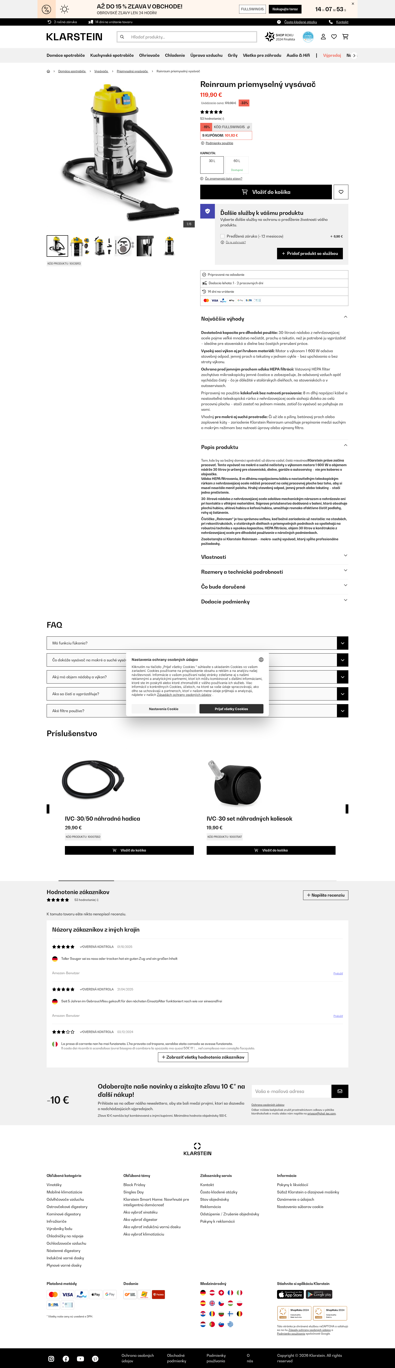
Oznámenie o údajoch (295, 1199)
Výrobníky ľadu (59, 1228)
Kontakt (342, 22)
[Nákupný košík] (345, 37)
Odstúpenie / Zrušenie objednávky (229, 1214)
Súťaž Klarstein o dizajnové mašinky (308, 1192)
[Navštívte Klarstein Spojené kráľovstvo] (212, 1303)
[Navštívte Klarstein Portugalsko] (212, 1324)
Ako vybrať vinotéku (140, 1212)
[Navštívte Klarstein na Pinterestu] (95, 1359)
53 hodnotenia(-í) (212, 118)
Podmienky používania (291, 1333)
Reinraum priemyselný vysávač (178, 71)
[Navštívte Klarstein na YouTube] (80, 1359)
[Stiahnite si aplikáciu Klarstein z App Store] (290, 1294)
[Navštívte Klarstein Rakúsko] (212, 1292)
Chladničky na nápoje (65, 1236)
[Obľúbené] (334, 37)
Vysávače (101, 71)
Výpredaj (332, 55)
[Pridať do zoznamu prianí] (341, 192)
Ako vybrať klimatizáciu (143, 1234)
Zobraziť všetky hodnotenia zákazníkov (204, 1057)
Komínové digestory (64, 1214)
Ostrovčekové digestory (67, 1206)
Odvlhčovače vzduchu (65, 1199)
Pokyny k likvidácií (292, 1184)
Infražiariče (57, 1221)
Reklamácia (210, 1206)
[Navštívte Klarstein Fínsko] (230, 1314)
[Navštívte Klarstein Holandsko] (203, 1324)
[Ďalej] (354, 55)
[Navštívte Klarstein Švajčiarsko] (221, 1292)
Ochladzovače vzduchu (66, 1243)
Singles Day (133, 1192)
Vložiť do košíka (271, 192)
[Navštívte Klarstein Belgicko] (239, 1314)
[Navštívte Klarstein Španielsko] (203, 1303)
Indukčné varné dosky (65, 1258)
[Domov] (52, 71)
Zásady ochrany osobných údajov (309, 1330)
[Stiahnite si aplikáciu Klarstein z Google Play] (319, 1294)
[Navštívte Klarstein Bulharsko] (221, 1314)
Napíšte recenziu (327, 895)
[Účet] (323, 37)
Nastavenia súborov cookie (300, 1206)
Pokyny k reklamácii (217, 1221)
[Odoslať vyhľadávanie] (122, 37)
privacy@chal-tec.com (321, 1113)
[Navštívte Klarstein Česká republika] (221, 1303)
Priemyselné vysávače (132, 71)
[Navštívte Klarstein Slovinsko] (221, 1324)
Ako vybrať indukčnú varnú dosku (152, 1227)
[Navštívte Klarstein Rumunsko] (212, 1314)
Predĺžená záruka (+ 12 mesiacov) (255, 236)
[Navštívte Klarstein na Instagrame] (51, 1359)
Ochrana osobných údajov (267, 1104)
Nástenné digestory (63, 1250)
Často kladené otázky (300, 22)
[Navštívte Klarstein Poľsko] (239, 1303)
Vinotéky (54, 1184)
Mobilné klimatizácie (64, 1192)
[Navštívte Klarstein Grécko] (230, 1324)
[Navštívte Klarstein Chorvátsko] (203, 1314)
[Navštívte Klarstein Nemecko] (203, 1292)
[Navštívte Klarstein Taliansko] (239, 1292)
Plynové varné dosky (64, 1265)
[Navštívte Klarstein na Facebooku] (65, 1359)
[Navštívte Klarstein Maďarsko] (230, 1303)
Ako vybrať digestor (140, 1219)
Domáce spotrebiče (72, 71)
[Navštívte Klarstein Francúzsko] (230, 1292)
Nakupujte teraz (285, 9)
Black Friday (134, 1184)
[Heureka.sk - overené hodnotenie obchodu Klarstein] (308, 36)
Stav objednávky (214, 1199)
